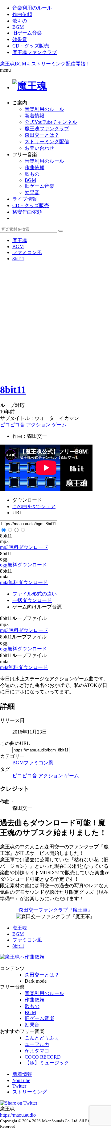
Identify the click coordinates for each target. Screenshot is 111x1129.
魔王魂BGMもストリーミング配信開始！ (45, 63)
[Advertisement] (55, 322)
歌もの (19, 20)
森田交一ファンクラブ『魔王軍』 (55, 910)
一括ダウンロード (32, 600)
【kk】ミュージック (47, 1062)
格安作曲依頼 (27, 212)
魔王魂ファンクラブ (34, 52)
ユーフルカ (37, 1044)
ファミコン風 (38, 762)
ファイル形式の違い (34, 593)
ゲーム (59, 424)
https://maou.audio (18, 1115)
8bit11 (13, 389)
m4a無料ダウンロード (24, 582)
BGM (18, 27)
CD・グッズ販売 (30, 45)
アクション (38, 424)
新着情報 (34, 115)
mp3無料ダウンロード (24, 547)
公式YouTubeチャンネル (51, 122)
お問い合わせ (39, 148)
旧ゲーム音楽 (27, 33)
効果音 (19, 39)
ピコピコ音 (12, 424)
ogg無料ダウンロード (23, 564)
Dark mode (36, 981)
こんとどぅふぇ (42, 1037)
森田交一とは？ (42, 135)
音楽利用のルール (32, 7)
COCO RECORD (43, 1057)
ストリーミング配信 (47, 141)
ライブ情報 (24, 199)
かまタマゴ (37, 1050)
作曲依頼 (22, 14)
